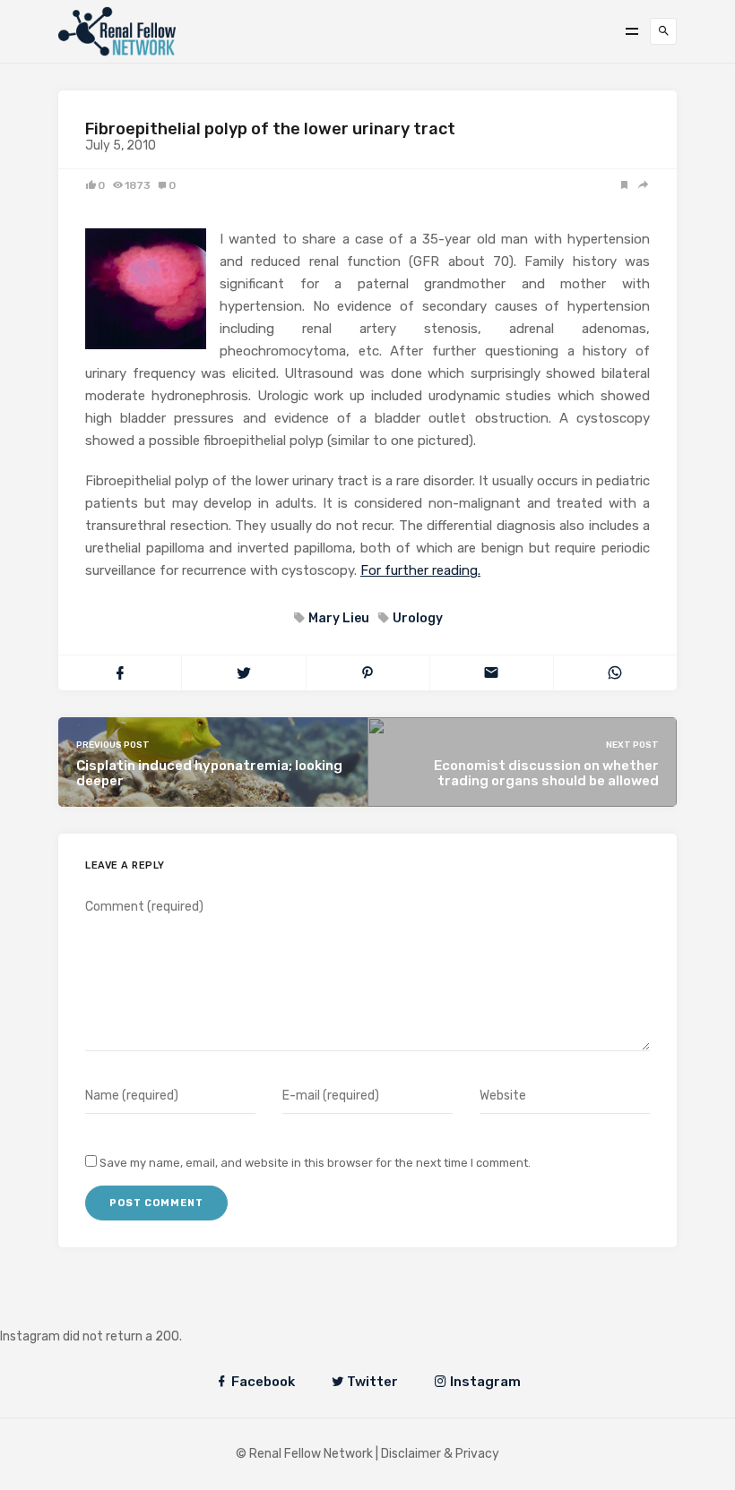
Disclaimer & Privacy (440, 1453)
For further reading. (420, 570)
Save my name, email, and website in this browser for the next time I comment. (315, 1162)
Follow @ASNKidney (106, 1309)
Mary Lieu (338, 618)
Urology (418, 618)
